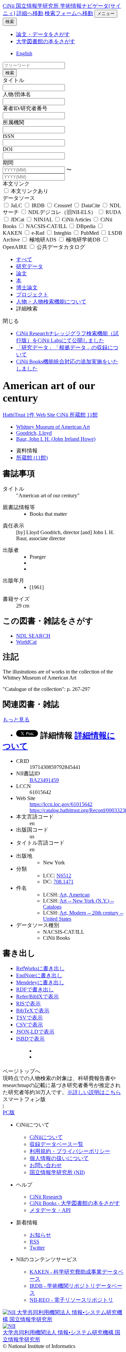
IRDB (38, 205)
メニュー (106, 13)
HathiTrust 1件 (19, 415)
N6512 (63, 875)
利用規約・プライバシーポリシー (70, 1151)
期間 (8, 162)
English (24, 53)
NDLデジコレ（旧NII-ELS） (62, 212)
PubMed (89, 233)
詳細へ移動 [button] (29, 13)
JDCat (17, 219)
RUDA (112, 212)
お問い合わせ (46, 1165)
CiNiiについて (46, 1137)
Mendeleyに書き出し (40, 982)
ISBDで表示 (30, 1039)
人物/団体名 (17, 94)
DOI (7, 149)
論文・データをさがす (43, 34)
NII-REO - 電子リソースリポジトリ (71, 1300)
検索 (9, 21)
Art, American (74, 895)
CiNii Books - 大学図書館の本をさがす (75, 1203)
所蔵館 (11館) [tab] (32, 457)
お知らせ (40, 1235)
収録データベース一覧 (56, 1144)
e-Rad (38, 233)
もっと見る (16, 719)
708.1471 (63, 881)
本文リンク (16, 184)
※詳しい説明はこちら (94, 1092)
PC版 (9, 1112)
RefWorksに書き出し (40, 968)
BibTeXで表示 (32, 1010)
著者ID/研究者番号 (25, 108)
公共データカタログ (60, 247)
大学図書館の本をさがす (45, 41)
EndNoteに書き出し (39, 975)
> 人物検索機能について (57, 301)
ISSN (8, 136)
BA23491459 (44, 780)
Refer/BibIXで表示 (37, 996)
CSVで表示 (29, 1024)
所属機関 (13, 122)
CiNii (63, 415)
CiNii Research (46, 1197)
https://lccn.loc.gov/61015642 (61, 804)
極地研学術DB (83, 239)
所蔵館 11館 (84, 415)
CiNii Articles (76, 219)
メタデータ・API (50, 1210)
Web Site (46, 415)
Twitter (37, 1248)
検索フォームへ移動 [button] (69, 13)
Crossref (63, 205)
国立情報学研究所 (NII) (57, 1172)
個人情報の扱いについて (59, 1158)
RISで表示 (28, 1003)
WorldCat (26, 642)
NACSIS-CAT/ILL (46, 226)
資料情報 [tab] (27, 450)
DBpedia (86, 226)
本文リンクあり (28, 191)
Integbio (62, 233)
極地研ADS (43, 239)
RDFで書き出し (35, 989)
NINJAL (43, 219)
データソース (19, 198)
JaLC (16, 205)
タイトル (13, 80)
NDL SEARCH (33, 636)
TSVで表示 (29, 1017)
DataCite (90, 205)
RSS (34, 1241)
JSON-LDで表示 (35, 1032)
